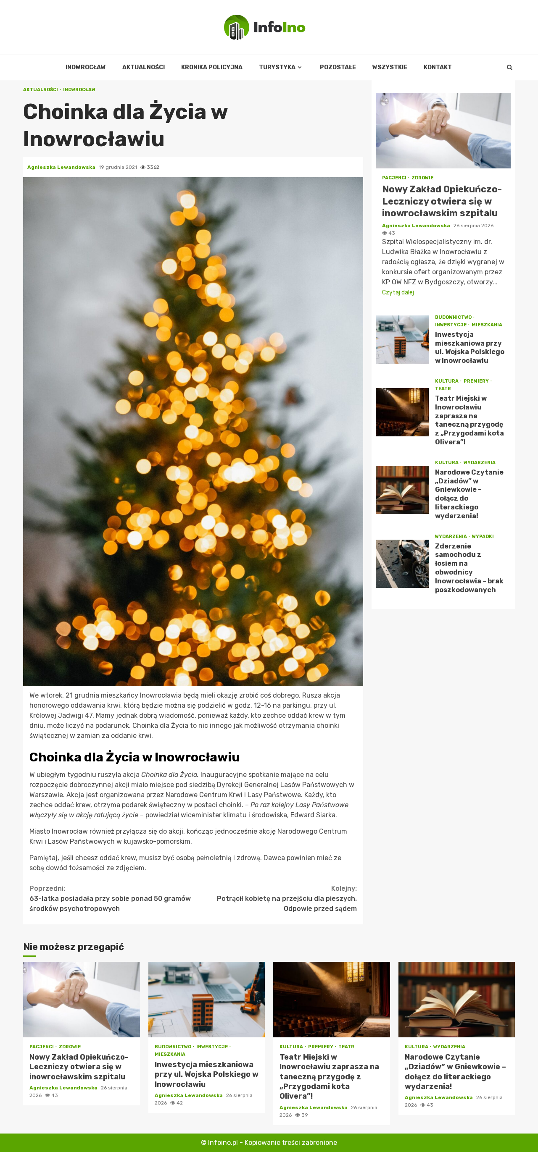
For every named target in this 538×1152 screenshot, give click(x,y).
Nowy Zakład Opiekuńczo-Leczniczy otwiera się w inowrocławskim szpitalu (443, 130)
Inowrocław (86, 67)
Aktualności (143, 67)
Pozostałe (338, 67)
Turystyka (277, 67)
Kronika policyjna (212, 67)
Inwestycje (451, 325)
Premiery (477, 381)
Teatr (443, 388)
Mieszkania (487, 325)
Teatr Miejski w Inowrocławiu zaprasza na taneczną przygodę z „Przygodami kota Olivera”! (402, 412)
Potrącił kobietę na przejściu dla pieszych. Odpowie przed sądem (287, 898)
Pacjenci (394, 178)
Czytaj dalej (398, 292)
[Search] (509, 68)
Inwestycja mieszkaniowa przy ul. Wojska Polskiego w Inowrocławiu (402, 339)
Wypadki (483, 536)
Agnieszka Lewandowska (62, 167)
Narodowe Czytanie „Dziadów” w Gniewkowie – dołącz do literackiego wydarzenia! (402, 490)
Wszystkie (389, 67)
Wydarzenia (480, 462)
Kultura (447, 381)
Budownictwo (453, 317)
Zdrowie (422, 178)
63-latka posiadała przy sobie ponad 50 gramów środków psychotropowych (110, 898)
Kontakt (438, 67)
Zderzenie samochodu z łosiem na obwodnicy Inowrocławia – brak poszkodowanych (402, 564)
